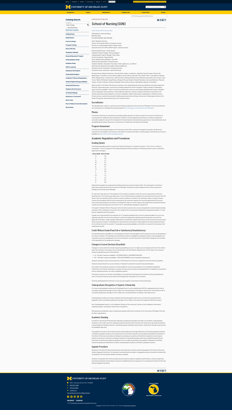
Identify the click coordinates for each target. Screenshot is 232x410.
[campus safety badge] (153, 389)
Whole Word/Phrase (72, 27)
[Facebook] (68, 396)
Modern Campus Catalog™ (130, 405)
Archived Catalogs (71, 93)
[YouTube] (81, 396)
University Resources (72, 85)
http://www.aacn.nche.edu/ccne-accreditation (138, 108)
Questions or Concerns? (73, 96)
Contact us (73, 390)
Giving (163, 12)
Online (88, 12)
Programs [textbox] (68, 22)
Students (74, 1)
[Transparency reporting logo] (128, 389)
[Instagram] (74, 396)
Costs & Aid (145, 12)
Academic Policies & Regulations (76, 78)
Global (82, 1)
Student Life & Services (73, 89)
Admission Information (73, 70)
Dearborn (79, 400)
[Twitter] (71, 396)
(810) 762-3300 (74, 385)
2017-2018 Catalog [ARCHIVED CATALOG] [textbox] (142, 16)
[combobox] (149, 16)
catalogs (99, 405)
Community (90, 1)
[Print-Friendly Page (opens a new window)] (163, 20)
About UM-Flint (70, 48)
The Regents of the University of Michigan (80, 403)
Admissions (106, 12)
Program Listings (71, 45)
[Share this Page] (160, 20)
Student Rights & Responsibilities (76, 81)
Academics (70, 12)
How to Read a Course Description (76, 103)
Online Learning (71, 67)
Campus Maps (74, 388)
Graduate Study (71, 63)
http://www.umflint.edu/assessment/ (111, 134)
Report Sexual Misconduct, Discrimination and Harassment (149, 1)
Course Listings (71, 41)
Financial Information (72, 74)
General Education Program (74, 56)
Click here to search (72, 30)
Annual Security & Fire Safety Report (78, 393)
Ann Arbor (70, 400)
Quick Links (69, 100)
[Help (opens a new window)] (165, 20)
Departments (70, 37)
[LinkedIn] (77, 396)
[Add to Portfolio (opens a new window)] (158, 20)
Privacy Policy (93, 403)
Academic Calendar (72, 52)
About (67, 1)
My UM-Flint (112, 1)
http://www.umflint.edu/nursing (102, 30)
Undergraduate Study (72, 59)
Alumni (98, 1)
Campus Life (126, 12)
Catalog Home (70, 34)
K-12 (104, 1)
